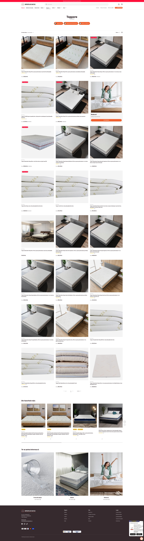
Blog (89, 518)
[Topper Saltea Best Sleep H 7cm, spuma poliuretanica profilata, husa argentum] (72, 97)
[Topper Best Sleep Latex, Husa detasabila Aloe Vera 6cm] (37, 187)
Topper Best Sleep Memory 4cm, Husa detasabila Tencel (66, 383)
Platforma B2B (110, 7)
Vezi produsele (106, 120)
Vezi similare (133, 534)
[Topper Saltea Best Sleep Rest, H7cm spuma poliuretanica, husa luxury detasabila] (37, 231)
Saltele (42, 7)
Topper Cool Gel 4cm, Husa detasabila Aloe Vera (65, 205)
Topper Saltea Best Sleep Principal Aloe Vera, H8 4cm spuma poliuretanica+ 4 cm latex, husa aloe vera (71, 340)
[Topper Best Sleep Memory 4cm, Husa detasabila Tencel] (72, 364)
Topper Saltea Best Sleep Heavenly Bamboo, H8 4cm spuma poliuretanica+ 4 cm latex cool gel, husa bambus (72, 162)
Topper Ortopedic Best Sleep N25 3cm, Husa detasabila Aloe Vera (102, 339)
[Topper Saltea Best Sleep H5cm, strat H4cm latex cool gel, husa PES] (37, 142)
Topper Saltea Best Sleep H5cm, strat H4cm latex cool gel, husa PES (34, 161)
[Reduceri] (106, 474)
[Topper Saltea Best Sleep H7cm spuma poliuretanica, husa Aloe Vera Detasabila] (37, 52)
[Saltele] (72, 474)
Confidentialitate (119, 516)
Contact (97, 7)
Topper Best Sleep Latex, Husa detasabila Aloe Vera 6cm (32, 205)
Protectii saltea (38, 497)
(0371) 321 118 (23, 519)
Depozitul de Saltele (26, 536)
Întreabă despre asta (139, 534)
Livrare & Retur (118, 512)
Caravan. (33, 536)
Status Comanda (103, 7)
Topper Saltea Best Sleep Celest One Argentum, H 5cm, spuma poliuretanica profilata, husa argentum (72, 251)
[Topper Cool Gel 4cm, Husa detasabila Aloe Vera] (72, 187)
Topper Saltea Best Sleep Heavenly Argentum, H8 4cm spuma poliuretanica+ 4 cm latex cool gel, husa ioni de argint (105, 162)
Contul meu (118, 520)
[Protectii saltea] (37, 474)
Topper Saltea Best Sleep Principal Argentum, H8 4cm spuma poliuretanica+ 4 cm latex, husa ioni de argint (105, 251)
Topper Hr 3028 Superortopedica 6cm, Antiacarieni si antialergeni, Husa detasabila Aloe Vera (36, 117)
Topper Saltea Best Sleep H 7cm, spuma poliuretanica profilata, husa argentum (70, 116)
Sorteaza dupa (24, 32)
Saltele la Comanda (29, 7)
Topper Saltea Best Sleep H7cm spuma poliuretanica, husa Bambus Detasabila (70, 71)
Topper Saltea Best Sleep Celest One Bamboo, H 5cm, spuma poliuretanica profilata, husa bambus (71, 296)
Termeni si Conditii (119, 518)
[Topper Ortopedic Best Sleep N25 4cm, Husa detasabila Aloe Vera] (37, 364)
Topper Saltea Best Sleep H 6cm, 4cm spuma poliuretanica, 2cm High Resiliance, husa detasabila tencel (106, 384)
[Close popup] (142, 522)
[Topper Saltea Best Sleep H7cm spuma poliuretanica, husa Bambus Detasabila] (72, 52)
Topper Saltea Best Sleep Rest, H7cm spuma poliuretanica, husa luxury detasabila (36, 250)
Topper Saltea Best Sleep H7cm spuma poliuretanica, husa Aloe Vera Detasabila (36, 71)
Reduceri (23, 7)
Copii (64, 7)
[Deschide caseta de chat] (141, 538)
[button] (122, 4)
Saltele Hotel (37, 7)
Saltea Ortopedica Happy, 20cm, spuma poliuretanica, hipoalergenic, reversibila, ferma (83, 433)
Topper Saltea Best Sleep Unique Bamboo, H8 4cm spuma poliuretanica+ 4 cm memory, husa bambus (37, 296)
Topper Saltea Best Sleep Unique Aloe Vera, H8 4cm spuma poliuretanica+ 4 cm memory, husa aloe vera (105, 296)
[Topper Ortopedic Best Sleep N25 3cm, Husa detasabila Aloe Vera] (106, 320)
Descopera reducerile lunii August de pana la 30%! (72, 0)
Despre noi (90, 512)
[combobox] (76, 4)
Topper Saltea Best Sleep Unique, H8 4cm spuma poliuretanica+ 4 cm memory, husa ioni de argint (105, 72)
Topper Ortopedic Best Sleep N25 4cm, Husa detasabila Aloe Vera (33, 383)
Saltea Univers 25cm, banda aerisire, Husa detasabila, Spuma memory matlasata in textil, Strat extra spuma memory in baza (110, 431)
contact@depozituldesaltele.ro (26, 520)
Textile (53, 7)
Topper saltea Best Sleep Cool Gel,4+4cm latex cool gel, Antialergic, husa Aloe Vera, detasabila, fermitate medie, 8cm (105, 206)
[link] (64, 391)
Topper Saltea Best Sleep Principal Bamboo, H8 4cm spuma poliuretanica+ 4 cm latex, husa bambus (37, 340)
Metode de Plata (119, 514)
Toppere (47, 7)
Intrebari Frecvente (91, 514)
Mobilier (58, 7)
